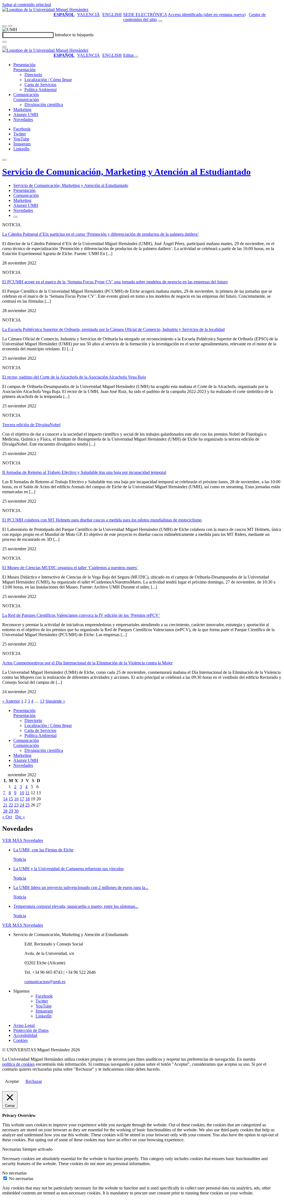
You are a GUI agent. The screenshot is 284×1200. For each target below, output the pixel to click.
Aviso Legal (24, 1025)
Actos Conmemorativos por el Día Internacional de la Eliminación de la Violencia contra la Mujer (87, 663)
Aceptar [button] (12, 1081)
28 (5, 811)
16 (16, 798)
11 (27, 792)
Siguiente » (55, 701)
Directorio (33, 74)
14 (5, 798)
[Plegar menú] (136, 57)
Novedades (23, 119)
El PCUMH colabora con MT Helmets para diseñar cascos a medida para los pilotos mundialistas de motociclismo (102, 520)
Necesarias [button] (12, 1149)
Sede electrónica (145, 14)
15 (11, 798)
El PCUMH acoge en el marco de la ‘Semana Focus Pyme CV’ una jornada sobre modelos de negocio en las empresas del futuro (115, 281)
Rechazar (34, 1081)
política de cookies (18, 1064)
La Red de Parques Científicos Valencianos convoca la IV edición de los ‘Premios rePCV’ (81, 615)
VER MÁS (22, 840)
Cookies (20, 1040)
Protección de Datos (31, 1030)
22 (11, 805)
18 (27, 798)
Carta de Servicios (40, 84)
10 (22, 792)
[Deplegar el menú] (15, 217)
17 (22, 798)
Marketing (22, 109)
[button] (24, 69)
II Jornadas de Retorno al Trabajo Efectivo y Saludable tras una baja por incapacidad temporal (84, 472)
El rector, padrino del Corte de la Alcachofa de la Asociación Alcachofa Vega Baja (74, 377)
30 (16, 811)
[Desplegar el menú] (10, 26)
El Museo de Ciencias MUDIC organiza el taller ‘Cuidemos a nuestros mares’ (70, 567)
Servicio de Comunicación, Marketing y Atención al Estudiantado (126, 172)
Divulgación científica (43, 104)
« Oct (7, 816)
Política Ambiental (40, 89)
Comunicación (26, 94)
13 (42, 701)
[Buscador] (160, 21)
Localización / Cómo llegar (48, 79)
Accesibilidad (25, 1035)
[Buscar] (4, 42)
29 (11, 811)
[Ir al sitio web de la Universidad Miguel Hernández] (45, 9)
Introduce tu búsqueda (74, 34)
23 (16, 805)
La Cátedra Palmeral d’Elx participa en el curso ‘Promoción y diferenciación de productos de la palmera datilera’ (100, 234)
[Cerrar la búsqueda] (4, 47)
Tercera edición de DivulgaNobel (31, 424)
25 (27, 805)
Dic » (20, 816)
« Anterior (11, 701)
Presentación (24, 64)
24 (22, 805)
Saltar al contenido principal (26, 4)
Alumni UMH (25, 114)
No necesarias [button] (14, 1173)
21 (5, 805)
